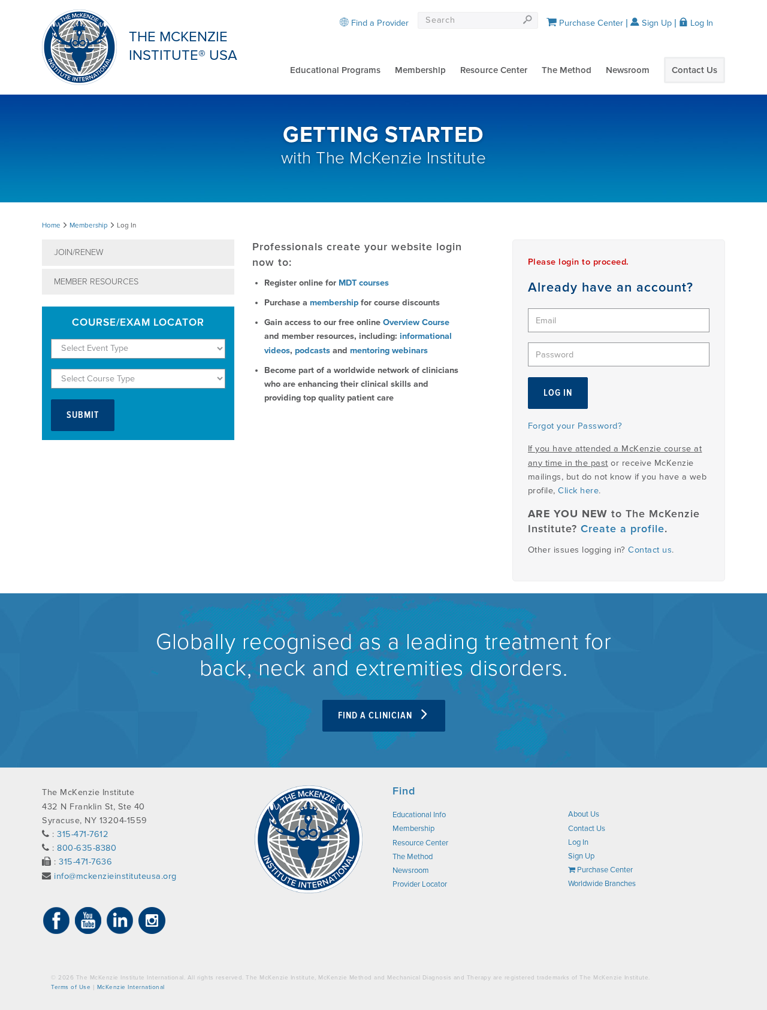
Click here (578, 491)
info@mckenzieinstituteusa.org (115, 876)
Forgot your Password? (575, 426)
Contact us (650, 550)
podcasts (312, 350)
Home (51, 225)
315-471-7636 (85, 862)
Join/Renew (79, 252)
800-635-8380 (86, 848)
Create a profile (623, 529)
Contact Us (694, 70)
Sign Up (655, 23)
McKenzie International (131, 987)
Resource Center (493, 70)
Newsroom (628, 70)
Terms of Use (70, 987)
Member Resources (96, 282)
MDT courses (364, 283)
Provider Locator (419, 884)
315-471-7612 (82, 834)
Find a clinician (376, 715)
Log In (700, 23)
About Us (583, 814)
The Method (566, 70)
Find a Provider (379, 23)
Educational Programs (335, 70)
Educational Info (419, 815)
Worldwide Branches (602, 883)
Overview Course (416, 322)
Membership (420, 70)
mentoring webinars (389, 350)
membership (334, 303)
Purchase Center (590, 23)
